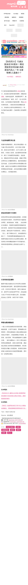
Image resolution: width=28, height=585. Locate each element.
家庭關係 (21, 17)
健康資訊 (14, 17)
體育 (18, 430)
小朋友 (19, 91)
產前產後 (7, 17)
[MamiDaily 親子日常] (14, 4)
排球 (3, 433)
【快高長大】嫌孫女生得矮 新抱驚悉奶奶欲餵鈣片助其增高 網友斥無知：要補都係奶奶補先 (13, 395)
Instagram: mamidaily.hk (17, 421)
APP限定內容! (7, 13)
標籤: (3, 427)
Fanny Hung (13, 84)
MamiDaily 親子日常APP (16, 420)
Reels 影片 (12, 25)
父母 (25, 102)
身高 (12, 430)
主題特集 (22, 20)
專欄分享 (14, 20)
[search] (25, 5)
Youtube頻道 (22, 423)
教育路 (22, 13)
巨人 (9, 433)
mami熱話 (15, 13)
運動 (2, 96)
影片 (5, 25)
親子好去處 (7, 20)
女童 (18, 427)
